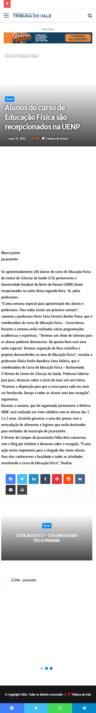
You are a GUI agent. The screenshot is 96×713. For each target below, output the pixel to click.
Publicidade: (48, 29)
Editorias (23, 55)
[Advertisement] (48, 198)
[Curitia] (48, 37)
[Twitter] (22, 479)
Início (12, 55)
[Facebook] (11, 479)
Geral (35, 55)
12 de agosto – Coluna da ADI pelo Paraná (47, 538)
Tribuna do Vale (81, 694)
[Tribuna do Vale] (32, 15)
